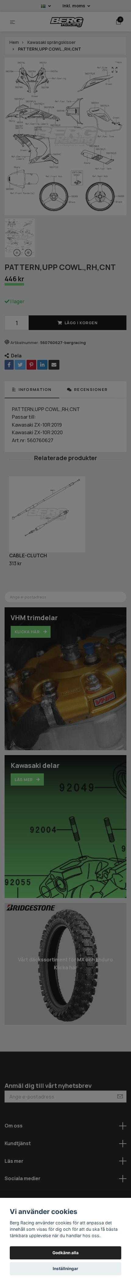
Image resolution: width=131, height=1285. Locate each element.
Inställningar (65, 1268)
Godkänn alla (65, 1252)
